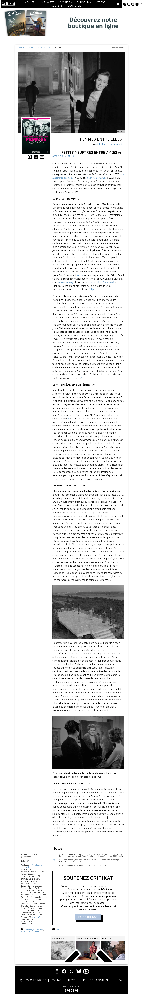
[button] (89, 214)
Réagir (58, 929)
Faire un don (88, 917)
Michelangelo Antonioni (31, 866)
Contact (57, 980)
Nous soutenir (100, 980)
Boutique (74, 5)
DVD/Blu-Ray (46, 48)
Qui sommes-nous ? (33, 980)
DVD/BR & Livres (32, 48)
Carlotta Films (37, 917)
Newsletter (76, 980)
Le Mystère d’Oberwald (102, 282)
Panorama (84, 2)
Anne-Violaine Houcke (30, 931)
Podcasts (56, 5)
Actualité (47, 2)
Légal (119, 980)
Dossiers (65, 2)
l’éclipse (92, 289)
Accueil (30, 2)
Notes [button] (57, 848)
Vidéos (100, 2)
